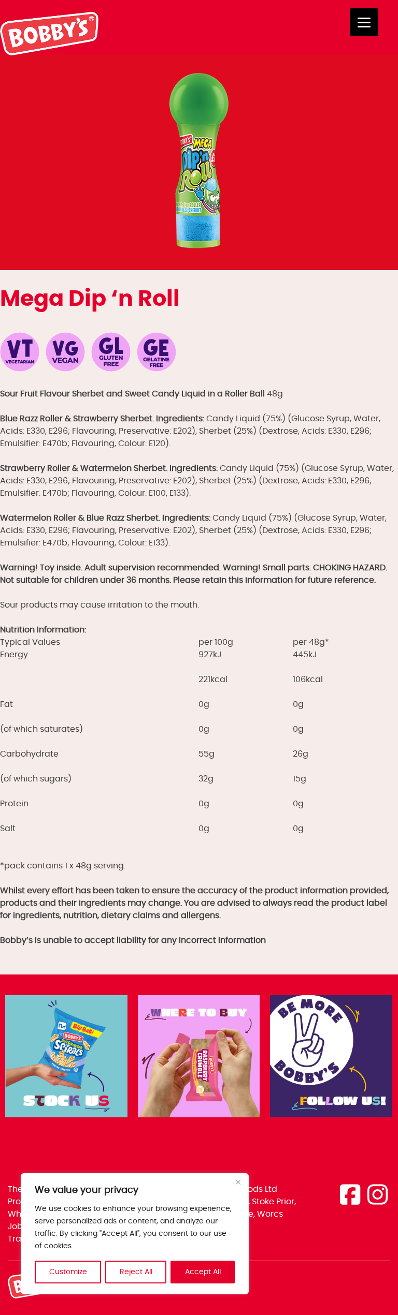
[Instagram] (377, 1196)
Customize (68, 1272)
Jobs (17, 1226)
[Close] (238, 1182)
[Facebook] (350, 1196)
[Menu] (364, 22)
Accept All (203, 1272)
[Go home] (50, 53)
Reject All (136, 1272)
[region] (135, 1233)
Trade (20, 1239)
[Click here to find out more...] (66, 1058)
